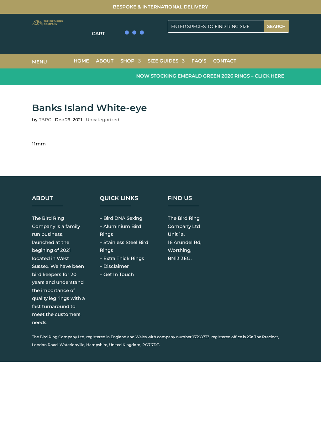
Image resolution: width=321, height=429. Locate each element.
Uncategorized (102, 119)
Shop (127, 61)
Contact (224, 61)
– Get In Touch (117, 274)
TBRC (45, 119)
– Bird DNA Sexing (121, 218)
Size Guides (163, 61)
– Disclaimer (114, 266)
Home (81, 61)
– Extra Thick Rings (122, 258)
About (104, 61)
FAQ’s (199, 61)
